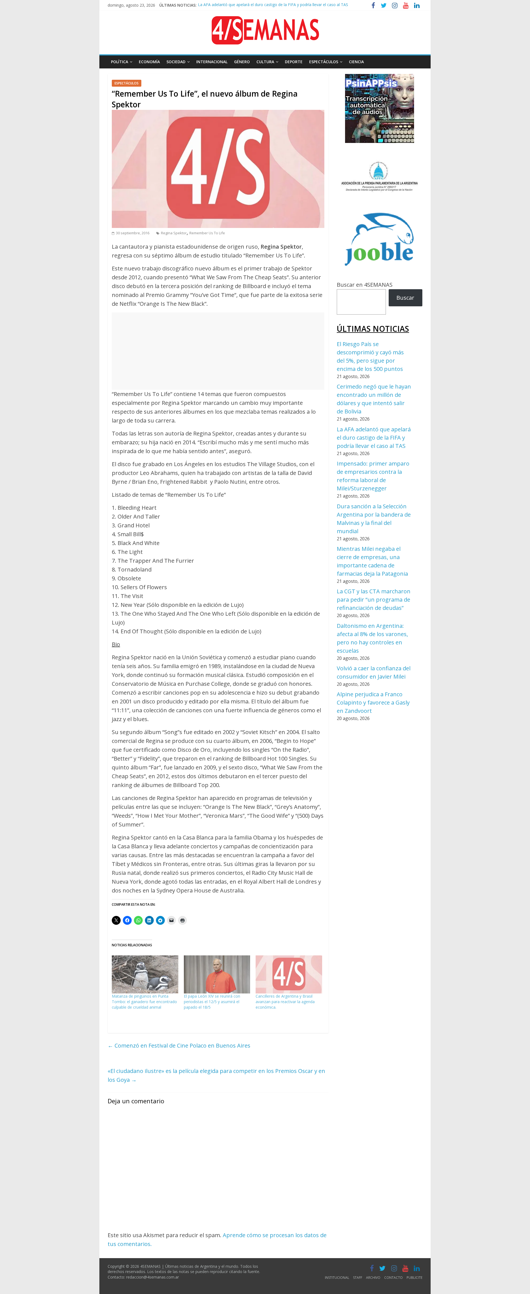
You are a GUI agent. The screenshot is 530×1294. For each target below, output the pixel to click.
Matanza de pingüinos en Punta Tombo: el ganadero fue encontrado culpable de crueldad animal (144, 1001)
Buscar (405, 297)
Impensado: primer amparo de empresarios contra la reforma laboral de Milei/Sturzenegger (280, 8)
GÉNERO (242, 61)
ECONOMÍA (149, 61)
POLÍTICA (119, 61)
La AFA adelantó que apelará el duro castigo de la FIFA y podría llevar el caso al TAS (374, 438)
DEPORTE (294, 61)
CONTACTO (393, 1277)
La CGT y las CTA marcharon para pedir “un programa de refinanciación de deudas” (373, 600)
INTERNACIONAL (211, 61)
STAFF (357, 1277)
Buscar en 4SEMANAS (365, 284)
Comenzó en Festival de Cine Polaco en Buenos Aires (179, 1045)
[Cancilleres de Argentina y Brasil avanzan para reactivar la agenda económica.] (289, 974)
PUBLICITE (414, 1277)
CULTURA (265, 61)
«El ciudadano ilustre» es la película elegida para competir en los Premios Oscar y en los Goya (216, 1075)
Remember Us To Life (207, 232)
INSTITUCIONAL (337, 1277)
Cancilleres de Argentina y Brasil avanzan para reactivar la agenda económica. (285, 1001)
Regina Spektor (174, 232)
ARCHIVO (373, 1277)
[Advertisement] (218, 351)
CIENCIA (356, 61)
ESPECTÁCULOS (323, 61)
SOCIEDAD (176, 61)
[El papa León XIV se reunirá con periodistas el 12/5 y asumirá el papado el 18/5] (217, 974)
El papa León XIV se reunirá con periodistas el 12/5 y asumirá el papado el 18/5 (212, 1001)
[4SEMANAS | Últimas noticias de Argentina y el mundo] (265, 20)
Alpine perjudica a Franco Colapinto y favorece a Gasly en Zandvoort (373, 702)
